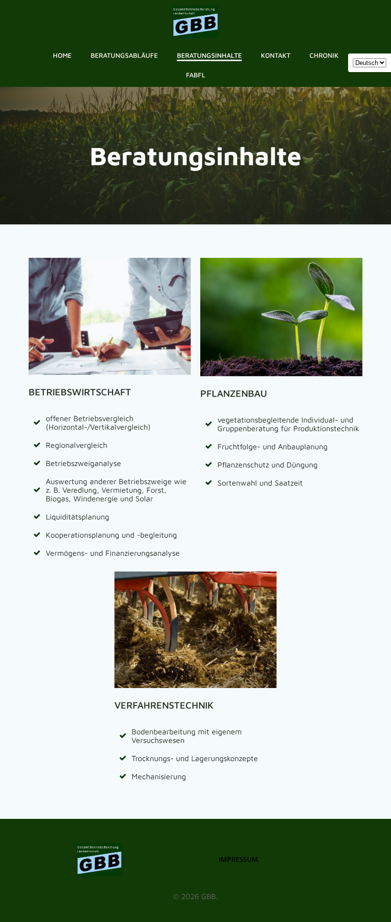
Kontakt (275, 55)
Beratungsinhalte (209, 55)
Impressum (238, 859)
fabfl (196, 75)
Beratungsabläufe (124, 55)
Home (62, 55)
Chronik (324, 55)
